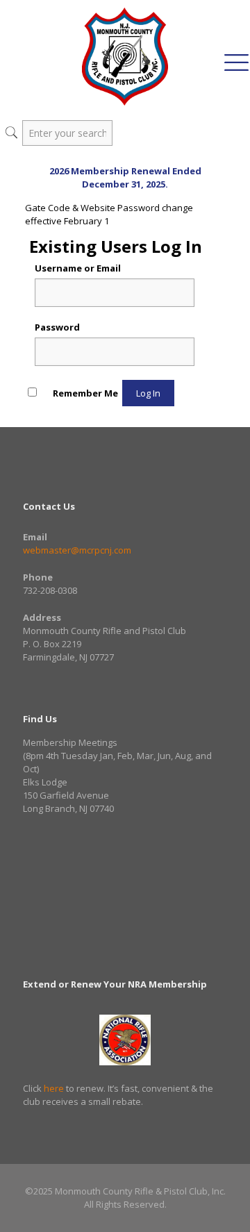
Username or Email (78, 268)
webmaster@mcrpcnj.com (77, 550)
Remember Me (85, 393)
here (54, 1088)
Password (57, 327)
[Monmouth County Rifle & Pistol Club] (125, 56)
